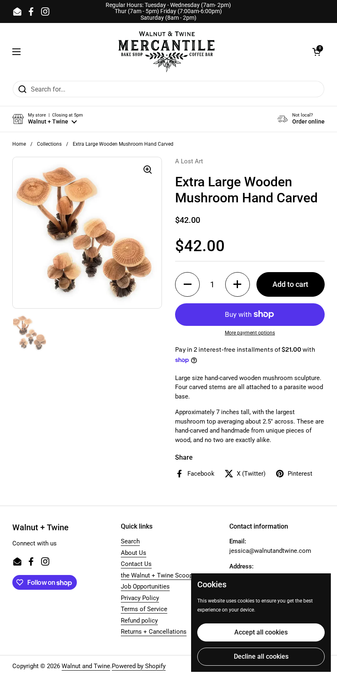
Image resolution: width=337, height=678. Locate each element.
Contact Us (136, 564)
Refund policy (139, 620)
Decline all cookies (261, 656)
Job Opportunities (145, 586)
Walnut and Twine (86, 666)
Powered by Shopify (139, 666)
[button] (316, 52)
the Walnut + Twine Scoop (157, 575)
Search (130, 541)
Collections (49, 144)
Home (19, 144)
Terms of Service (144, 609)
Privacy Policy (140, 598)
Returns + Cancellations (154, 631)
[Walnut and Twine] (166, 51)
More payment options (250, 333)
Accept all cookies (261, 632)
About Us (133, 553)
